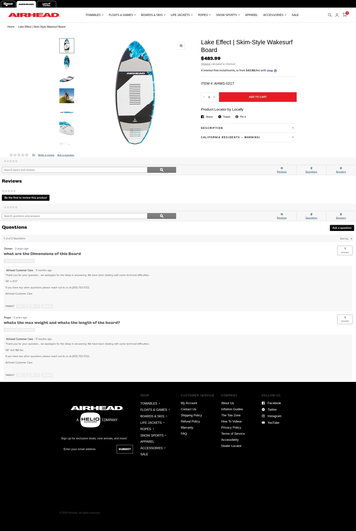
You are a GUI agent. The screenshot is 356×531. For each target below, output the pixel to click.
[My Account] (337, 15)
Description (212, 128)
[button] (344, 250)
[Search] (329, 15)
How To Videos (231, 421)
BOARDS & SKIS (152, 14)
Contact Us (188, 409)
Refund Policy (190, 421)
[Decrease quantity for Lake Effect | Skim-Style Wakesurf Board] (204, 97)
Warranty (187, 427)
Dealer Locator (231, 445)
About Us (227, 403)
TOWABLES (93, 14)
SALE (295, 14)
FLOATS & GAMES (121, 14)
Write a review (46, 155)
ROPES (203, 14)
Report (47, 305)
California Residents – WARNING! (230, 137)
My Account (189, 403)
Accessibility (230, 439)
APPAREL (251, 14)
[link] (11, 161)
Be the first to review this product (26, 198)
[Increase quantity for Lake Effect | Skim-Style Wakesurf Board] (214, 97)
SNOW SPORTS (226, 14)
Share (209, 116)
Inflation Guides (232, 409)
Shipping (205, 64)
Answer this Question (19, 260)
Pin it (243, 116)
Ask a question (65, 155)
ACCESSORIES (273, 14)
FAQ (184, 433)
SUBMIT (125, 449)
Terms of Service (233, 433)
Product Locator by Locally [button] (222, 109)
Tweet (226, 116)
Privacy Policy (231, 427)
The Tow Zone (230, 415)
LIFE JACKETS (180, 14)
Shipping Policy (191, 415)
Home (10, 26)
